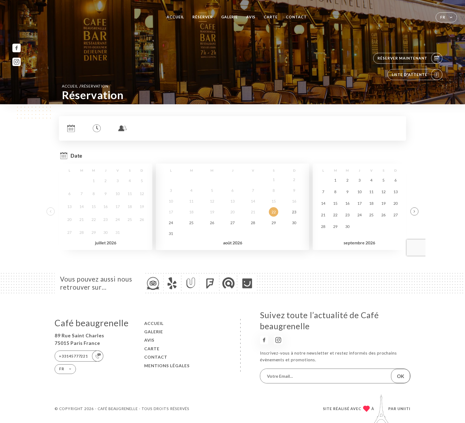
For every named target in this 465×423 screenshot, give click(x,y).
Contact (296, 17)
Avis (251, 17)
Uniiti (403, 409)
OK (400, 376)
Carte (271, 17)
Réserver (202, 17)
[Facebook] (16, 48)
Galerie (229, 17)
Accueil (175, 17)
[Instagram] (16, 62)
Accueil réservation (85, 86)
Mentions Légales (167, 365)
